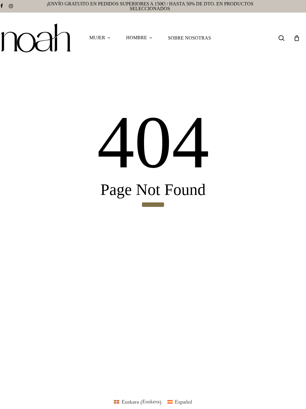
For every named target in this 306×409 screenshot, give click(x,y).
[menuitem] (137, 402)
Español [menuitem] (183, 402)
